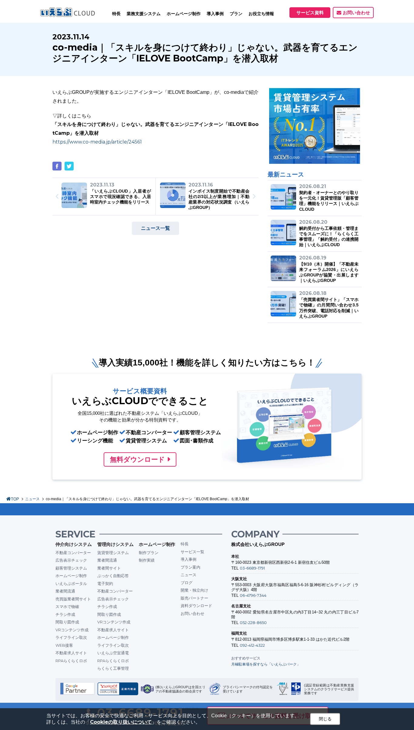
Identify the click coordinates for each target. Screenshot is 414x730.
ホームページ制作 (71, 575)
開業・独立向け (194, 590)
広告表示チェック (71, 560)
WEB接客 (64, 645)
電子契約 (105, 583)
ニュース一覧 (155, 228)
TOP (15, 499)
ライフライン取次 (71, 637)
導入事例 (188, 559)
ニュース (32, 499)
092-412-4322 (252, 645)
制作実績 (147, 560)
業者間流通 (65, 591)
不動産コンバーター (73, 552)
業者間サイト (109, 568)
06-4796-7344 (253, 595)
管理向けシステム (115, 544)
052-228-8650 (253, 622)
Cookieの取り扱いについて (121, 722)
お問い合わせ (356, 12)
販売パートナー (194, 598)
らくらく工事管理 (113, 668)
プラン (236, 13)
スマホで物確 (67, 606)
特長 (116, 13)
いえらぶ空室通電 (113, 652)
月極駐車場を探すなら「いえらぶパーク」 (265, 664)
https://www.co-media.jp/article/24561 (97, 142)
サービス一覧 (192, 551)
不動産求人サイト (71, 652)
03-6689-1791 (252, 568)
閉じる (325, 718)
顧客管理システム (71, 568)
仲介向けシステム (73, 544)
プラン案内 (190, 567)
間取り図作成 (67, 621)
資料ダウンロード (196, 605)
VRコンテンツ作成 (71, 629)
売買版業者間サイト (73, 598)
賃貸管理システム (113, 552)
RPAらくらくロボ (71, 660)
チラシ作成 (65, 614)
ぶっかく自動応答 (113, 575)
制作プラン (149, 552)
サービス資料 (310, 12)
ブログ (186, 582)
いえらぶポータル (71, 583)
